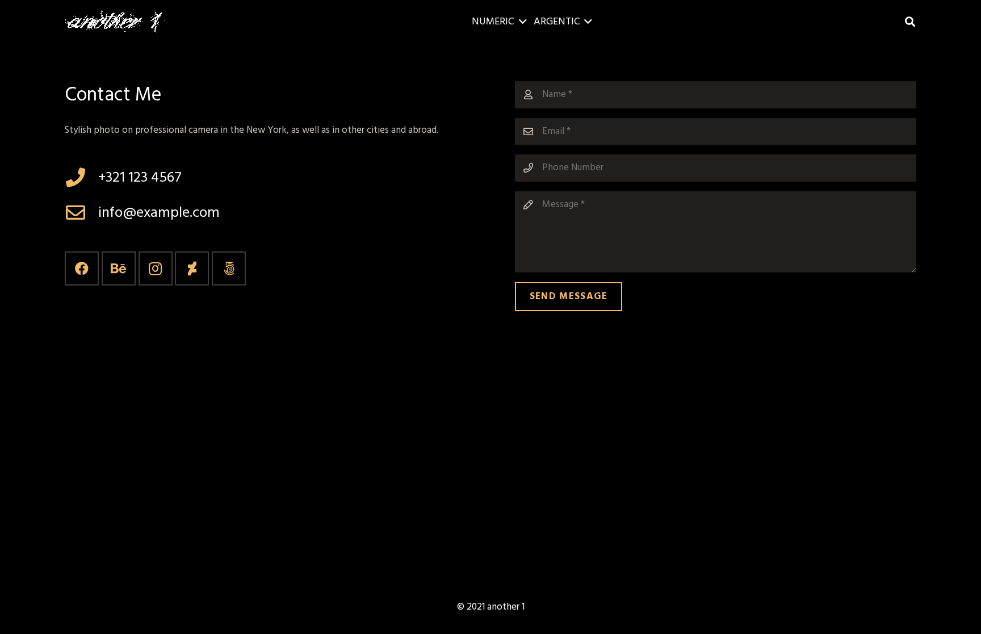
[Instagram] (156, 268)
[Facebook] (82, 268)
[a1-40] (115, 21)
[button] (520, 21)
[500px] (229, 268)
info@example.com (159, 212)
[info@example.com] (81, 212)
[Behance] (119, 268)
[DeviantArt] (192, 268)
